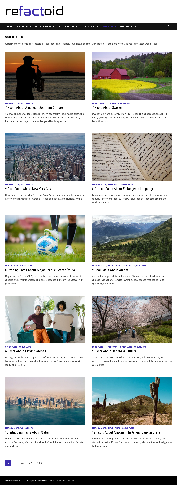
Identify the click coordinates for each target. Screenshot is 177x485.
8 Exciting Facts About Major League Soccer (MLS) (40, 270)
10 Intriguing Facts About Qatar (27, 432)
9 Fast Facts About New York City (28, 189)
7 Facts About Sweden (107, 108)
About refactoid (39, 480)
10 (30, 462)
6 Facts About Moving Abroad (25, 351)
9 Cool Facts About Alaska (110, 270)
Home (10, 26)
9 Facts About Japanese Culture (114, 351)
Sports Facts (88, 26)
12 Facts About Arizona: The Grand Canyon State (126, 432)
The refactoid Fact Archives (61, 480)
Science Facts (128, 265)
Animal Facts (24, 26)
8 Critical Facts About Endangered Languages (123, 189)
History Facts (12, 103)
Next (39, 462)
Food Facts (97, 347)
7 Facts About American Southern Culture (34, 108)
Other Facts (126, 26)
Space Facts (71, 26)
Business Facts (99, 103)
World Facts (109, 26)
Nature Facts (113, 265)
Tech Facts (113, 103)
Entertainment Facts (46, 26)
